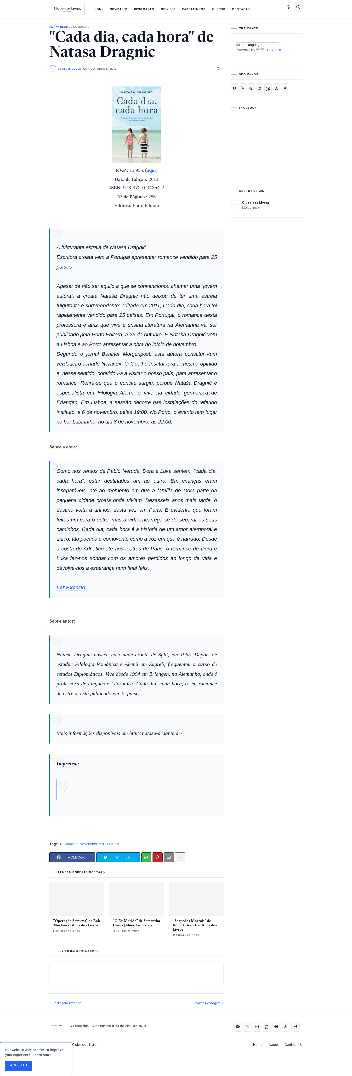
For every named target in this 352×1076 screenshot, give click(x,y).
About (273, 1044)
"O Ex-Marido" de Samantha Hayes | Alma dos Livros (136, 923)
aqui (151, 170)
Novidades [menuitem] (118, 9)
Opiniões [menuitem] (168, 9)
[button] (288, 6)
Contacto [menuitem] (241, 9)
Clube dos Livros (255, 202)
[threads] (268, 88)
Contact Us (293, 1044)
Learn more (42, 1055)
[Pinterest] (158, 857)
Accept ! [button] (18, 1065)
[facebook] (234, 88)
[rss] (276, 88)
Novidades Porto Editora (99, 843)
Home (258, 1044)
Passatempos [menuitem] (193, 9)
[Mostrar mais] (180, 857)
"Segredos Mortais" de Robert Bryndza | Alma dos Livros (195, 925)
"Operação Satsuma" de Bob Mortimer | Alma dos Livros (76, 923)
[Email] (169, 857)
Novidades (81, 27)
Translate (273, 49)
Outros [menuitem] (218, 9)
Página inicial (59, 27)
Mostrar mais (251, 208)
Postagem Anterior (66, 1003)
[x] (242, 88)
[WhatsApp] (146, 857)
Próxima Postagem (207, 1003)
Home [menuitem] (99, 9)
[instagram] (259, 88)
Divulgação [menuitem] (144, 9)
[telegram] (284, 88)
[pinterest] (251, 88)
